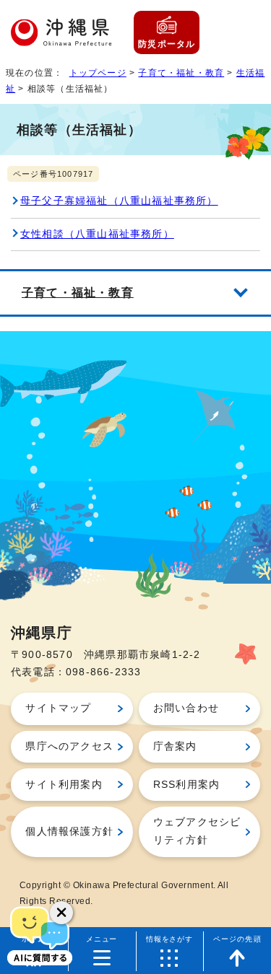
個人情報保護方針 (69, 831)
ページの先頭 (237, 939)
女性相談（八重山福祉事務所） (97, 234)
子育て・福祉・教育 (181, 73)
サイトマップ (58, 708)
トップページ (97, 73)
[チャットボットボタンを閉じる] (61, 912)
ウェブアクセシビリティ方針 (197, 831)
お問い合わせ (186, 708)
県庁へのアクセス (69, 746)
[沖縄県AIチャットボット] (39, 934)
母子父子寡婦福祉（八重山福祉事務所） (119, 201)
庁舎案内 (175, 746)
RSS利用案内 (186, 784)
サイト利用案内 (63, 784)
